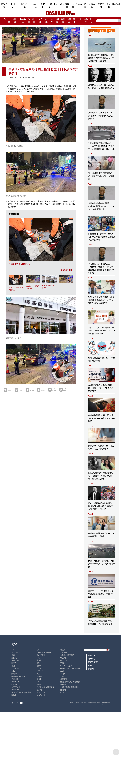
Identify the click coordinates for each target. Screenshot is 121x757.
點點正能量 (15, 687)
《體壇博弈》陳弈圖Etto (69, 687)
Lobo (13, 671)
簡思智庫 (63, 679)
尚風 (38, 674)
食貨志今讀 (41, 692)
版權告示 (91, 655)
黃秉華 (39, 668)
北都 (9, 20)
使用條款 (91, 659)
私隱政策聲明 (93, 662)
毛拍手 (63, 650)
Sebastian (15, 660)
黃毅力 (63, 663)
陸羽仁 (14, 663)
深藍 (13, 655)
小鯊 (38, 663)
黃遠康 (14, 674)
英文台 (43, 6)
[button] (69, 270)
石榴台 (49, 6)
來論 (62, 692)
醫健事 (63, 20)
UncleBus (15, 682)
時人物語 (63, 658)
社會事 (34, 20)
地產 (52, 20)
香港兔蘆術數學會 (18, 676)
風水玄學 (15, 668)
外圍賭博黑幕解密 (44, 652)
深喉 (38, 650)
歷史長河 (101, 6)
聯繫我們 (91, 665)
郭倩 (38, 658)
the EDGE (34, 6)
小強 (13, 666)
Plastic (79, 4)
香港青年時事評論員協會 (70, 668)
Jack (62, 671)
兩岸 (74, 20)
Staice (39, 682)
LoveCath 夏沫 (66, 666)
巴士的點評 (15, 652)
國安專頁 (4, 6)
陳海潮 (63, 690)
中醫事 (57, 20)
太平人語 (40, 671)
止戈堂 (39, 660)
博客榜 (86, 20)
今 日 (92, 31)
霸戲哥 (39, 666)
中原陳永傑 (15, 684)
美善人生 (92, 6)
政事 (29, 20)
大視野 (69, 20)
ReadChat (15, 690)
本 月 (111, 31)
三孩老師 (63, 676)
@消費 (80, 20)
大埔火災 (15, 20)
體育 (85, 6)
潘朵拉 (39, 679)
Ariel (13, 650)
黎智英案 (23, 20)
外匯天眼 (63, 660)
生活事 (108, 6)
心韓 (73, 6)
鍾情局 (14, 658)
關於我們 (91, 669)
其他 (91, 20)
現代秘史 (63, 652)
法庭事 (40, 20)
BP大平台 (24, 6)
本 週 (102, 31)
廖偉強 (39, 676)
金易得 (63, 674)
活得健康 (15, 679)
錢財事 (47, 20)
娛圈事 (67, 6)
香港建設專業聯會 (67, 655)
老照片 (39, 684)
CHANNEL (58, 4)
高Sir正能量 (41, 655)
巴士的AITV (14, 6)
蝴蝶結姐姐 (41, 695)
